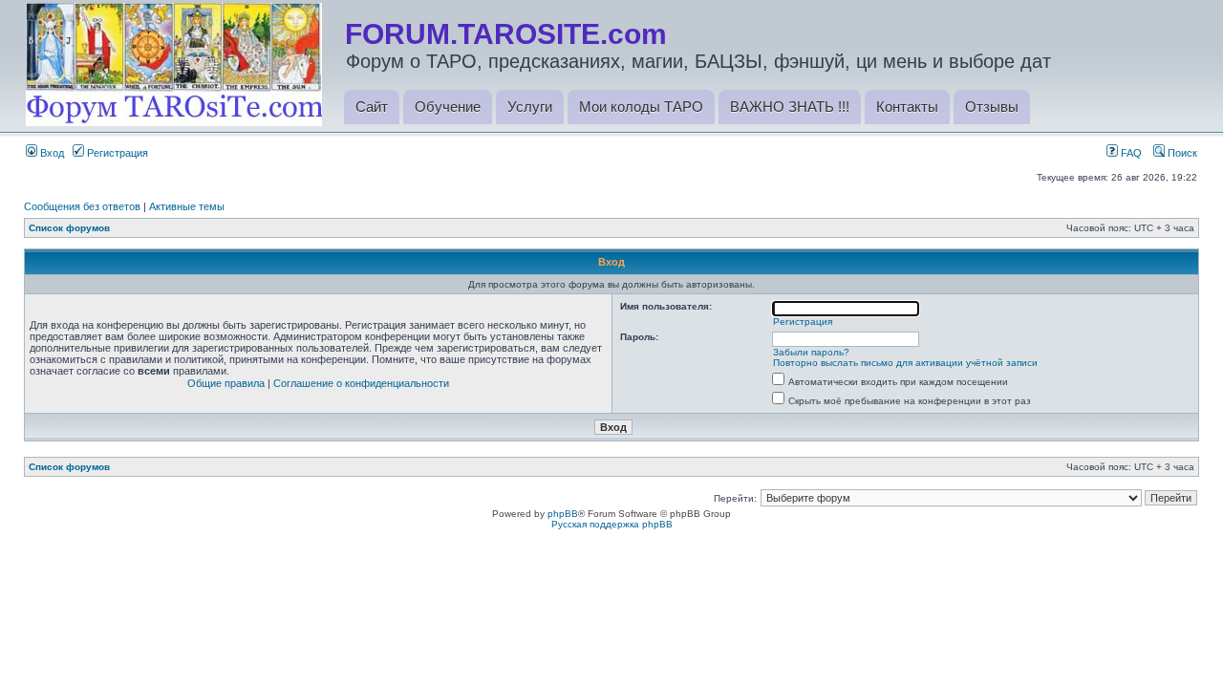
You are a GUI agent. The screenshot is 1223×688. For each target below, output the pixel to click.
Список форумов (69, 228)
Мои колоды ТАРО (641, 106)
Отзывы (992, 106)
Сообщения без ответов (82, 206)
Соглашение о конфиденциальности (361, 383)
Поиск (1181, 153)
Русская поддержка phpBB (612, 524)
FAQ (1130, 153)
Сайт (371, 106)
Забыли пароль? (811, 352)
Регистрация (116, 153)
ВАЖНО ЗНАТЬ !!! (789, 106)
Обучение (448, 106)
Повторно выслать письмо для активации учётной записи (905, 362)
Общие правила (226, 383)
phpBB (562, 513)
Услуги (529, 106)
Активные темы (187, 206)
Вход (50, 153)
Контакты (907, 106)
